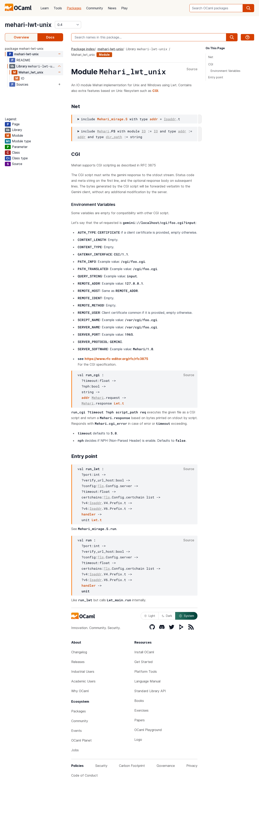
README (23, 60)
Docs (50, 37)
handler (89, 514)
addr (154, 119)
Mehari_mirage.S (112, 119)
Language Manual (147, 681)
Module (104, 54)
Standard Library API (150, 691)
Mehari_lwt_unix (31, 72)
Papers (139, 720)
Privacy (191, 766)
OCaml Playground (148, 730)
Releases (78, 662)
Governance (166, 766)
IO (22, 78)
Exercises (141, 710)
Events (76, 731)
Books (139, 701)
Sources (22, 84)
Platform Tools (145, 671)
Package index (83, 49)
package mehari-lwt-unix (24, 49)
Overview (21, 37)
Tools (58, 8)
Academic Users (83, 681)
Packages (74, 8)
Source (192, 69)
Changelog (79, 652)
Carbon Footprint (132, 766)
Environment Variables (225, 70)
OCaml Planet (81, 740)
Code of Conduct (84, 775)
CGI (155, 91)
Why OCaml (80, 691)
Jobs (75, 750)
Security (101, 766)
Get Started (143, 662)
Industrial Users (82, 671)
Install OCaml (144, 652)
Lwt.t (119, 403)
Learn (44, 8)
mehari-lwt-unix (28, 24)
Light (152, 615)
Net (210, 57)
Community (94, 8)
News (112, 8)
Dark (169, 615)
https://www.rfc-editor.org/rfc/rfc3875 (116, 359)
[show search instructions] (247, 37)
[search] (248, 8)
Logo (138, 740)
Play (124, 8)
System (189, 615)
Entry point (215, 77)
